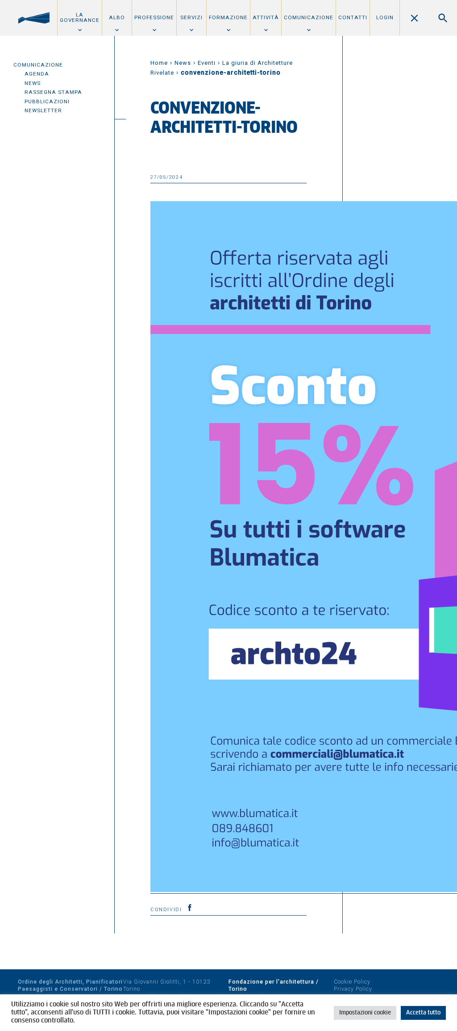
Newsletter (43, 110)
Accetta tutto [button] (423, 1013)
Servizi (191, 17)
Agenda (37, 74)
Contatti (352, 17)
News (33, 83)
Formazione (228, 17)
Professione (154, 17)
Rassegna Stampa (53, 92)
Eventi (207, 62)
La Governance (80, 17)
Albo (117, 17)
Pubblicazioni (47, 101)
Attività (266, 17)
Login (385, 17)
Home (159, 62)
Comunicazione (308, 17)
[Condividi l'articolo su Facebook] (189, 907)
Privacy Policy (353, 988)
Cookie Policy (352, 981)
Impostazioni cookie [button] (365, 1013)
